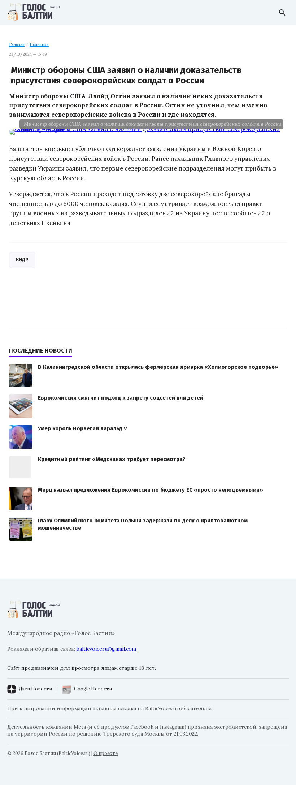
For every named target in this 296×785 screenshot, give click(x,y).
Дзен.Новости (35, 689)
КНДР (22, 259)
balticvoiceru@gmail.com (106, 649)
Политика (39, 44)
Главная (17, 44)
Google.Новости (93, 689)
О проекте (105, 753)
